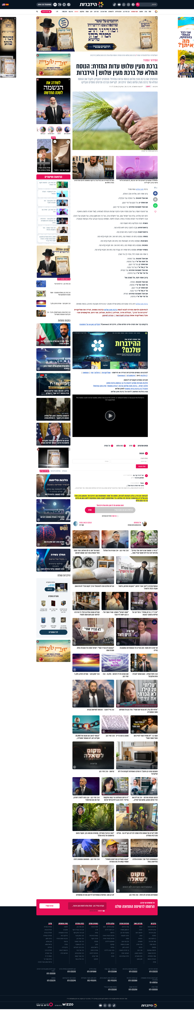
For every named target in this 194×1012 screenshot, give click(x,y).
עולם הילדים (118, 11)
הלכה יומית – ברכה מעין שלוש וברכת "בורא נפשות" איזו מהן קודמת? (120, 386)
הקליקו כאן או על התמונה (89, 324)
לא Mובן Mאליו (125, 930)
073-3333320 (51, 973)
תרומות (76, 11)
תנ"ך (96, 930)
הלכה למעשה (125, 936)
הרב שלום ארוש (79, 953)
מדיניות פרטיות (152, 927)
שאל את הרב (103, 11)
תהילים (50, 947)
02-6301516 (154, 982)
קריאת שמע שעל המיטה (45, 962)
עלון (91, 11)
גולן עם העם (125, 941)
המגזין (140, 930)
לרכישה (49, 589)
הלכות (143, 375)
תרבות (140, 947)
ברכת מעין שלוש (142, 304)
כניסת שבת (153, 944)
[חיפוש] (138, 5)
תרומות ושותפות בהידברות (130, 969)
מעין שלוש (139, 189)
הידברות (153, 923)
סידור (130, 446)
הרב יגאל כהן (80, 938)
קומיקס (112, 944)
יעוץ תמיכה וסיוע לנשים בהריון (108, 978)
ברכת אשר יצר (48, 959)
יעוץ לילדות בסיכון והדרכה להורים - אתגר (46, 970)
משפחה (140, 941)
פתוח (127, 938)
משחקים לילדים (109, 941)
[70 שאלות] (60, 5)
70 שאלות (110, 11)
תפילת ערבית (48, 933)
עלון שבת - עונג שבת (111, 969)
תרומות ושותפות (151, 950)
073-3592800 (91, 971)
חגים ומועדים (138, 956)
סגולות (96, 941)
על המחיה (107, 446)
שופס (87, 11)
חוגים (112, 956)
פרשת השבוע (138, 953)
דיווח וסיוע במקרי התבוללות (88, 978)
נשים (141, 936)
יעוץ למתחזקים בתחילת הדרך (67, 969)
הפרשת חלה (64, 953)
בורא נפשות (130, 388)
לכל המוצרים (53, 632)
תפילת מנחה (48, 930)
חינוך (96, 944)
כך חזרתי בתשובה (124, 950)
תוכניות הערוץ (124, 923)
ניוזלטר (154, 936)
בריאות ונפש (94, 947)
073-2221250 (133, 989)
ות (103, 372)
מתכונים (65, 930)
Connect (121, 375)
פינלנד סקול (94, 938)
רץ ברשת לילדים (109, 930)
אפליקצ (107, 372)
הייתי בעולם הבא (124, 956)
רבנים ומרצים (79, 923)
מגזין (146, 11)
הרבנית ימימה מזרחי (62, 938)
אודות (154, 962)
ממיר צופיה (154, 987)
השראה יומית (125, 953)
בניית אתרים (58, 1005)
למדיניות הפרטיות (106, 516)
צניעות (66, 941)
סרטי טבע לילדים (109, 950)
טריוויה (112, 947)
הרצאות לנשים (63, 950)
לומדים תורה (94, 927)
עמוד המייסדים (152, 956)
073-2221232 (71, 971)
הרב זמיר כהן (126, 11)
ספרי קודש (95, 956)
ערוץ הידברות (152, 930)
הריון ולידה (65, 947)
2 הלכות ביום (152, 938)
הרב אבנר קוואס (79, 956)
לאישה (66, 927)
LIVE (57, 12)
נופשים (154, 947)
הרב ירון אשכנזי (79, 944)
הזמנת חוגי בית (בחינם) (69, 978)
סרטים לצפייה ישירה (108, 936)
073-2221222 (153, 971)
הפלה (66, 944)
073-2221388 (112, 971)
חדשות (141, 11)
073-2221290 (71, 980)
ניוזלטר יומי (95, 372)
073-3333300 (132, 980)
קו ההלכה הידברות (132, 978)
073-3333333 (153, 989)
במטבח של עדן (124, 933)
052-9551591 (112, 980)
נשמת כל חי (48, 956)
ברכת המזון (49, 938)
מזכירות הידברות (153, 969)
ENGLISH (64, 11)
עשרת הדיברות (94, 936)
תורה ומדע (139, 944)
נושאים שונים (93, 923)
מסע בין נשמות (125, 944)
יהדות (140, 927)
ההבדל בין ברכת (141, 388)
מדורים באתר (138, 923)
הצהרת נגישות (152, 959)
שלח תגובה (141, 466)
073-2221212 (133, 971)
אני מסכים (109, 516)
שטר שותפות (134, 11)
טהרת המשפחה (63, 933)
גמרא (96, 933)
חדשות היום (139, 933)
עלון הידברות (152, 933)
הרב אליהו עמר (79, 959)
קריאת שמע (48, 944)
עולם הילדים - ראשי (108, 927)
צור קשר (71, 11)
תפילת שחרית (48, 927)
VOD (150, 11)
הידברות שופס (152, 953)
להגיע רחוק (125, 947)
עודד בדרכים (125, 927)
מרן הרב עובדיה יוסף (78, 930)
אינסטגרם (131, 375)
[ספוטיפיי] (55, 5)
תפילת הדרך (48, 950)
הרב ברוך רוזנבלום (79, 947)
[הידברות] (92, 4)
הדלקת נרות (64, 936)
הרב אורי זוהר (80, 950)
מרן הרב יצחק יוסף (79, 933)
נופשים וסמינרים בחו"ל (110, 987)
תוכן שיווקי (139, 959)
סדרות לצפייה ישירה (108, 938)
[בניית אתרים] (68, 1005)
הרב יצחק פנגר (79, 936)
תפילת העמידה (47, 936)
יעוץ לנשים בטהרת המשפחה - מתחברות (149, 979)
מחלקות (82, 11)
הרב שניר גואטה (79, 941)
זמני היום (96, 11)
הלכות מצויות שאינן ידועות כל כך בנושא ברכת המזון (127, 383)
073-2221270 (51, 980)
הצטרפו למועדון (45, 12)
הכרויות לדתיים (94, 953)
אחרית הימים (94, 950)
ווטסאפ (86, 372)
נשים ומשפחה (63, 923)
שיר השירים (48, 953)
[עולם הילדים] (69, 5)
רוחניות (140, 938)
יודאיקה (96, 959)
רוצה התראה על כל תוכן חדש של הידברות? (110, 505)
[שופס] (64, 5)
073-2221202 (112, 989)
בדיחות (112, 933)
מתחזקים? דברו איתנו (44, 4)
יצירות (112, 953)
